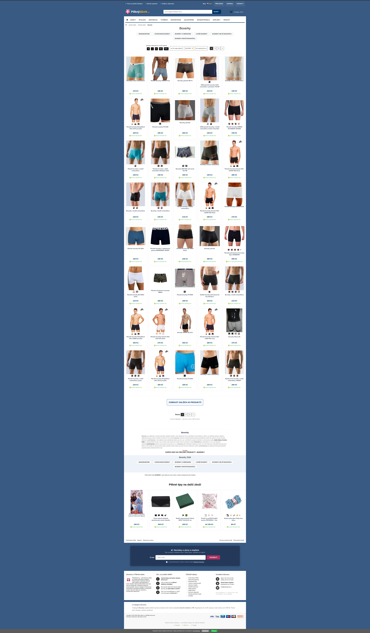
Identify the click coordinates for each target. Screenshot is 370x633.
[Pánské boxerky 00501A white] (234, 194)
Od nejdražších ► (201, 48)
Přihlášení (219, 3)
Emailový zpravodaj (199, 562)
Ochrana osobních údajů (225, 540)
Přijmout (214, 631)
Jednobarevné (144, 34)
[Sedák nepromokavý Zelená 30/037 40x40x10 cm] (185, 501)
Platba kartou (191, 590)
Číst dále (185, 450)
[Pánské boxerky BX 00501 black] (135, 278)
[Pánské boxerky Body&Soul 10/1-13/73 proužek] (135, 110)
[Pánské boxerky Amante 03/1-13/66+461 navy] (209, 320)
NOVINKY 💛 (189, 48)
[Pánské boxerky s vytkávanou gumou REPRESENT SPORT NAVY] (160, 236)
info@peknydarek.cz (226, 587)
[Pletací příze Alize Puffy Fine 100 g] (233, 501)
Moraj (219, 440)
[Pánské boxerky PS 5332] (135, 236)
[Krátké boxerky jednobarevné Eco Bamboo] (209, 278)
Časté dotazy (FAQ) (131, 540)
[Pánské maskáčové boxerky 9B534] (160, 278)
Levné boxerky (201, 34)
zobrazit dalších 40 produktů (185, 402)
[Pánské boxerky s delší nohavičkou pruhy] (135, 362)
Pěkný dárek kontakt (238, 540)
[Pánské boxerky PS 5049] (160, 110)
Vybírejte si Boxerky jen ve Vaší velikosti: (157, 45)
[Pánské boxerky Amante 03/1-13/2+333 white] (160, 320)
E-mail (152, 557)
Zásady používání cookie (194, 594)
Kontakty (240, 3)
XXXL (166, 49)
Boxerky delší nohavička (222, 34)
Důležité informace (193, 587)
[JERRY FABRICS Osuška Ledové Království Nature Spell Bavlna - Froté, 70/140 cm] (136, 501)
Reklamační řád (192, 581)
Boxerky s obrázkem (183, 34)
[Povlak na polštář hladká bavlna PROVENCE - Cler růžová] (209, 501)
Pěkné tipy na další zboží (185, 484)
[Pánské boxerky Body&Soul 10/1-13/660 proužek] (135, 320)
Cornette (224, 440)
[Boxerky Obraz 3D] (234, 320)
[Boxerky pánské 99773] (185, 68)
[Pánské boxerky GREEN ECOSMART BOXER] (234, 110)
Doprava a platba (192, 585)
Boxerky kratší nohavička (185, 38)
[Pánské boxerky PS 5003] (185, 362)
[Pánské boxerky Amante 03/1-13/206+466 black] (234, 152)
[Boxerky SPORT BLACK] (185, 320)
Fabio (143, 442)
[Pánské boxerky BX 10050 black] (185, 236)
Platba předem (192, 588)
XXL (161, 49)
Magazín (139, 540)
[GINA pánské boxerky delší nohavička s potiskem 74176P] (209, 68)
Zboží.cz (185, 625)
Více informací (196, 631)
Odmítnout (205, 631)
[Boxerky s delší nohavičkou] (135, 68)
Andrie (216, 440)
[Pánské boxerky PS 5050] (185, 278)
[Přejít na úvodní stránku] (126, 25)
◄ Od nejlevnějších (176, 48)
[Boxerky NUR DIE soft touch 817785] (185, 152)
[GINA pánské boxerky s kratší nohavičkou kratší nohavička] (209, 110)
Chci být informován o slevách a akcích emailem (186, 562)
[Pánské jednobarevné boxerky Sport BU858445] (234, 236)
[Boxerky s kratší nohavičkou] (209, 152)
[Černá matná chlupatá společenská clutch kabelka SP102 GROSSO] (161, 501)
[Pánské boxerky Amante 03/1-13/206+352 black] (209, 194)
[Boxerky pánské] (185, 110)
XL (156, 49)
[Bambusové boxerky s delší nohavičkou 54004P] (234, 362)
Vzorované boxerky (162, 34)
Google (193, 625)
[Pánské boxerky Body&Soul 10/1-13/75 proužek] (160, 362)
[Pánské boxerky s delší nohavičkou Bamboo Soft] (160, 152)
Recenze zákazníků (193, 592)
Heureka (177, 625)
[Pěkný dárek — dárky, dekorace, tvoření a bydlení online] (139, 11)
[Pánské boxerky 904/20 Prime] (160, 68)
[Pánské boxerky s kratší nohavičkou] (135, 152)
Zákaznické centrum (148, 540)
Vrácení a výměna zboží (194, 583)
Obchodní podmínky (193, 579)
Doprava (230, 3)
